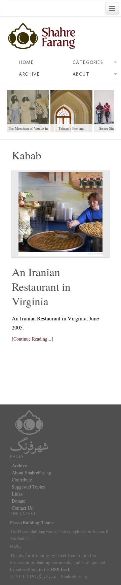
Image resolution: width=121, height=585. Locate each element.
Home (26, 62)
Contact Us (22, 508)
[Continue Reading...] (32, 339)
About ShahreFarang (31, 472)
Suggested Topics (28, 486)
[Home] (29, 431)
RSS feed (60, 569)
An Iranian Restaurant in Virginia (41, 286)
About (81, 74)
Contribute (22, 479)
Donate (18, 501)
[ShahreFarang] (60, 36)
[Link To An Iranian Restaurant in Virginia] (60, 214)
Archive (29, 74)
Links (17, 494)
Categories (88, 62)
